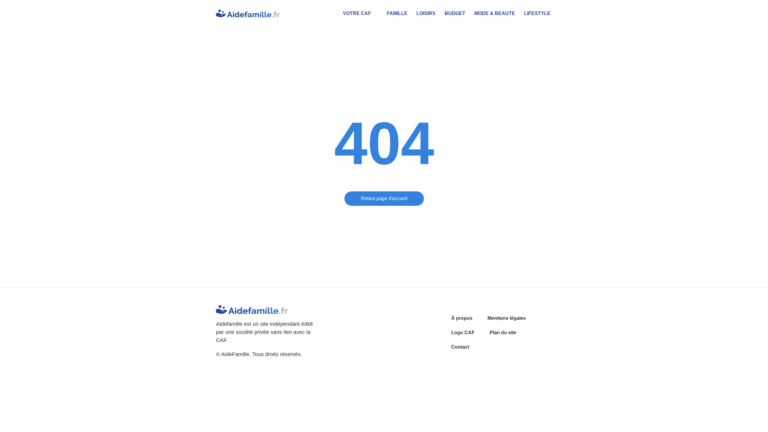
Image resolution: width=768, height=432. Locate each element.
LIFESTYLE (537, 13)
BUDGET (455, 13)
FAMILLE (397, 13)
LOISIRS (426, 13)
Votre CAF (357, 13)
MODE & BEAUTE (494, 13)
